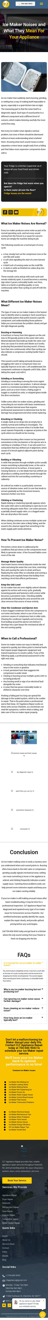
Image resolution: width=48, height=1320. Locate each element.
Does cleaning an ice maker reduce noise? (21, 1009)
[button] (41, 3)
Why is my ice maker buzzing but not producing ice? (22, 990)
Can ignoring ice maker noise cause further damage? (22, 1000)
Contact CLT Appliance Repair (24, 1045)
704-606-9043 (28, 1048)
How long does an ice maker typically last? (18, 1018)
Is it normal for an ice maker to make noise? (22, 964)
